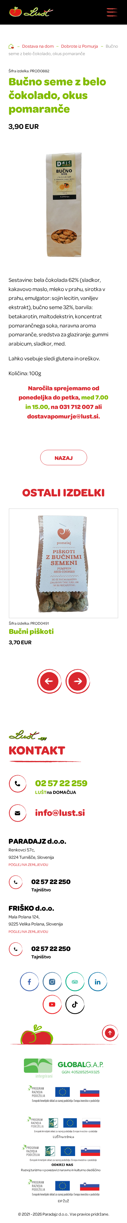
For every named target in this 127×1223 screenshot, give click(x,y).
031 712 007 (76, 406)
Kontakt (37, 749)
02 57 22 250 (51, 881)
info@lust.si (60, 812)
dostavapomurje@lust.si (62, 416)
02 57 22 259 (61, 783)
